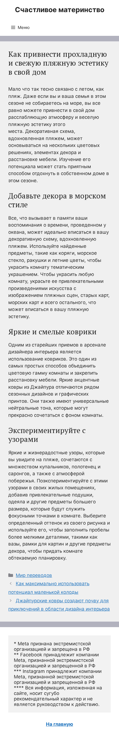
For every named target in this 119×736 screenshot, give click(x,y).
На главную (59, 724)
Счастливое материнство (59, 10)
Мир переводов (34, 575)
